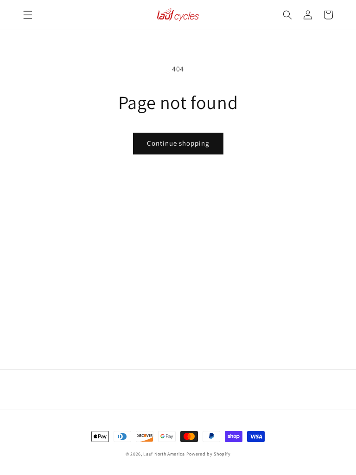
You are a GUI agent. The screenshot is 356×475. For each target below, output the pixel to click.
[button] (28, 15)
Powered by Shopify (208, 454)
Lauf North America (164, 454)
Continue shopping (178, 143)
